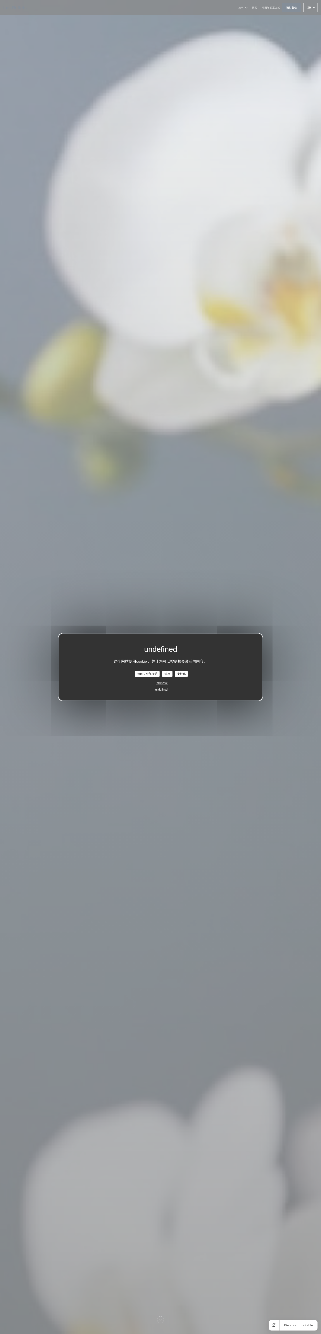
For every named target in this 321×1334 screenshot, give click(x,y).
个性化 (181, 674)
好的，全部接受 (147, 674)
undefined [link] (161, 689)
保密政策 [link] (162, 682)
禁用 (167, 674)
